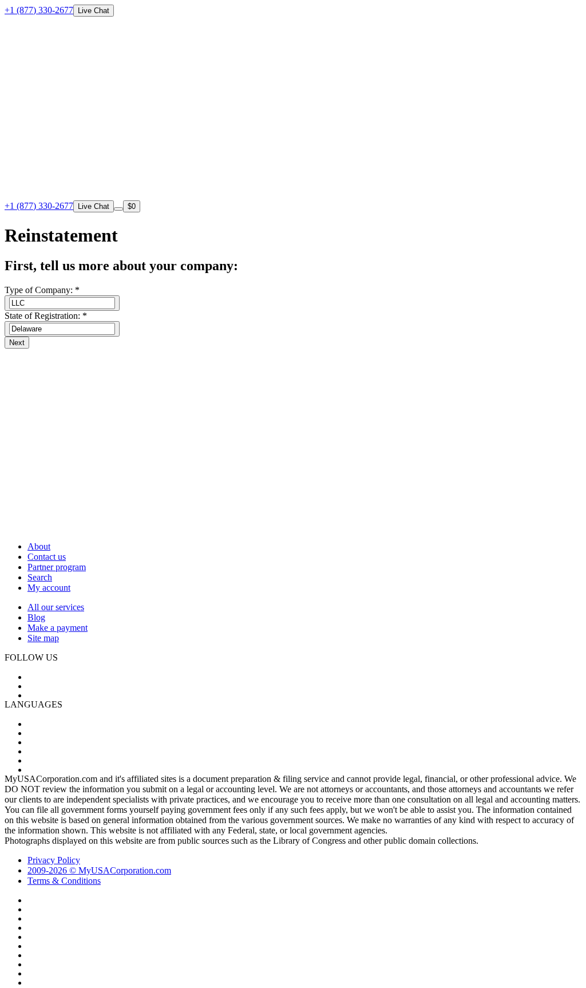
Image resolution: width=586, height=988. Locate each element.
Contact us (46, 557)
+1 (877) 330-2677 (39, 10)
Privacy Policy (53, 860)
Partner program (56, 567)
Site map (43, 638)
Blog (36, 617)
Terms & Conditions (64, 881)
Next (17, 342)
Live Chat (93, 10)
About (38, 546)
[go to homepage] (293, 195)
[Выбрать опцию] (62, 303)
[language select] (118, 209)
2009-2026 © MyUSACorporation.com (99, 870)
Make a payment (57, 628)
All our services (55, 607)
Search (39, 577)
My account (48, 587)
